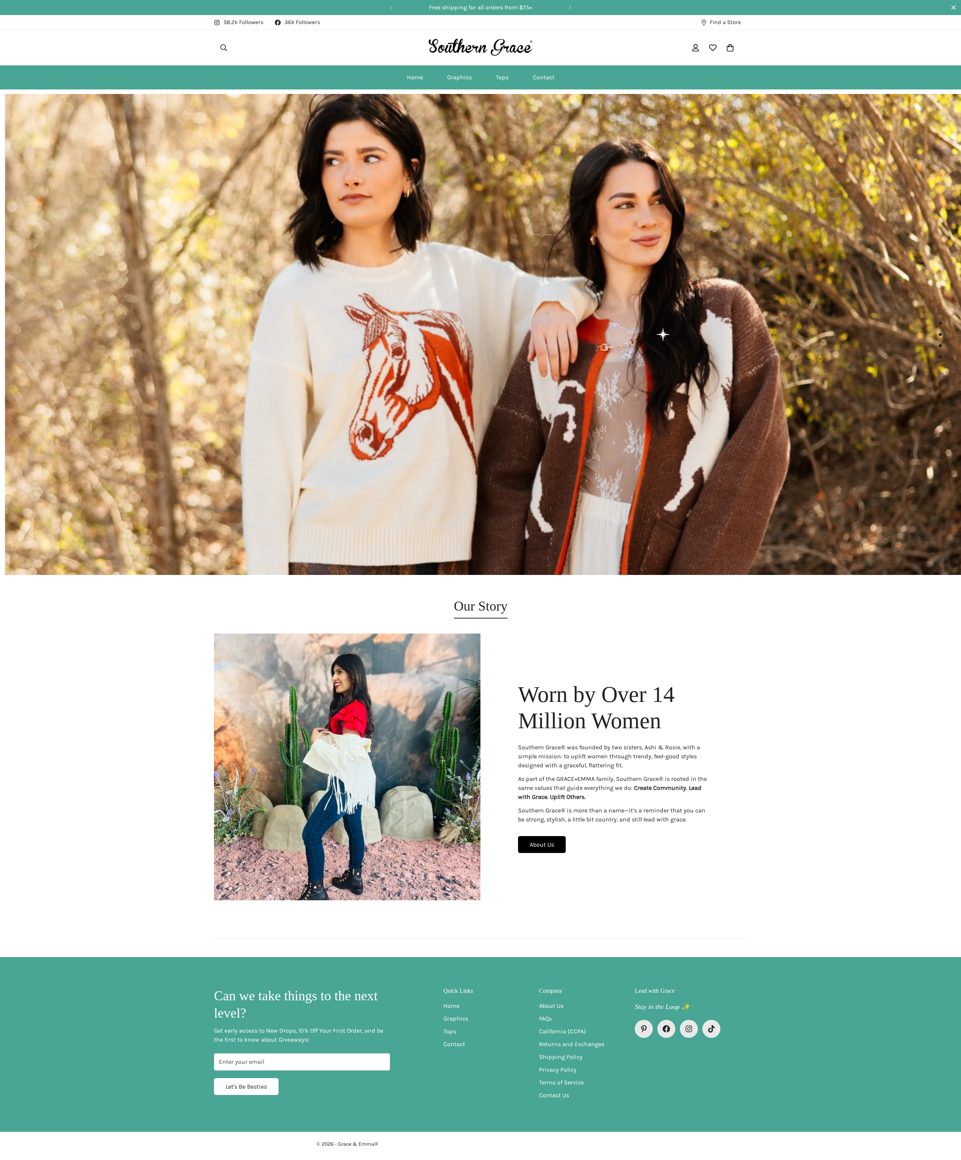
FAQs (545, 1018)
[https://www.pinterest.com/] (644, 1029)
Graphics (459, 77)
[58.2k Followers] (689, 1029)
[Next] (569, 7)
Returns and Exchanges (571, 1044)
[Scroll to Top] (946, 1119)
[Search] (223, 47)
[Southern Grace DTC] (480, 47)
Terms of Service (561, 1082)
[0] (730, 47)
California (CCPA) (562, 1031)
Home (415, 77)
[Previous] (391, 7)
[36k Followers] (666, 1029)
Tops (502, 77)
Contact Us (554, 1095)
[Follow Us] (711, 1029)
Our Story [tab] (481, 606)
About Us (542, 844)
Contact (543, 77)
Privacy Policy (558, 1069)
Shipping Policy (561, 1056)
